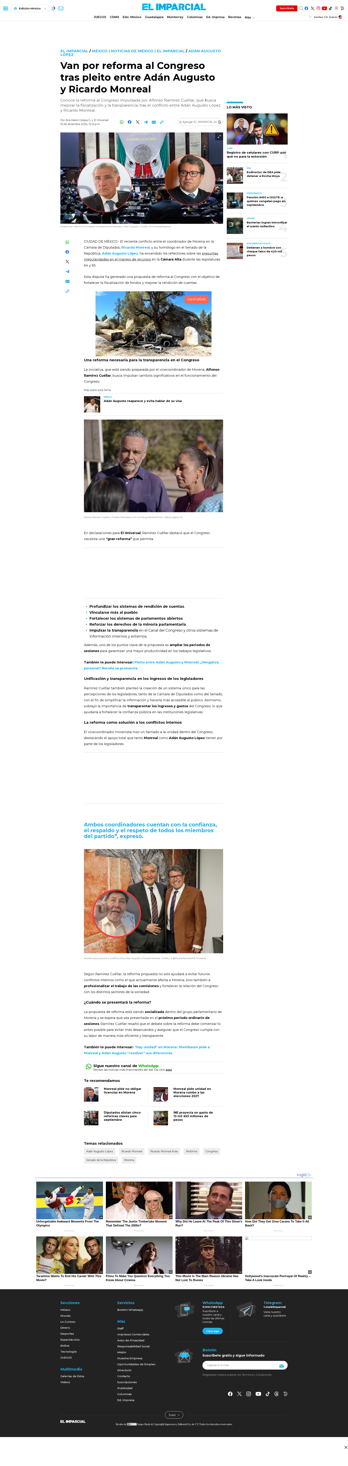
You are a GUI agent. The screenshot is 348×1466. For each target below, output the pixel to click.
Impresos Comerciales (133, 1334)
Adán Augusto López (99, 1151)
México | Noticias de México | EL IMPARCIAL (138, 51)
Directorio (124, 1370)
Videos (65, 1382)
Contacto (123, 1376)
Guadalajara (154, 17)
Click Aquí (212, 1331)
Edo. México (132, 17)
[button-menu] (5, 8)
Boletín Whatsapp (130, 1309)
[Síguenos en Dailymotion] (342, 8)
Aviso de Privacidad (130, 1340)
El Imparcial (74, 51)
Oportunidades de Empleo (136, 1364)
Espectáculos (70, 1339)
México (65, 1309)
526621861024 (213, 1307)
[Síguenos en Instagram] (318, 8)
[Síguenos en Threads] (336, 8)
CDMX (114, 17)
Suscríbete (287, 8)
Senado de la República (101, 1160)
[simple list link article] (257, 130)
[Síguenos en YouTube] (324, 8)
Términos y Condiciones (257, 1374)
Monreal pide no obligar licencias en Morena (122, 1090)
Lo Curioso (67, 1321)
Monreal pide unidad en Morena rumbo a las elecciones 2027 (192, 1092)
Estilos (64, 1345)
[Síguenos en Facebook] (306, 8)
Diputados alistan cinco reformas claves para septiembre (122, 1116)
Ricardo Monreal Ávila (164, 1151)
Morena (129, 1160)
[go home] (73, 1421)
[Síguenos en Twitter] (312, 8)
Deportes (67, 1333)
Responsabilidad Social (133, 1346)
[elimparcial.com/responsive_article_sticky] (345, 1447)
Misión (121, 1352)
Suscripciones (127, 1382)
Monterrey (175, 17)
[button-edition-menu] (310, 17)
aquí (169, 1069)
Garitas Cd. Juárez (325, 17)
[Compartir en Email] (153, 122)
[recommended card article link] (92, 404)
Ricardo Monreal (131, 1151)
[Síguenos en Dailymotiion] (285, 1394)
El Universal (101, 120)
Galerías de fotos (72, 1376)
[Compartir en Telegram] (145, 122)
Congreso (212, 1151)
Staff (120, 1328)
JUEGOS (100, 17)
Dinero (65, 1327)
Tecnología (68, 1351)
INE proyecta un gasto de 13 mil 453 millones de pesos (193, 1116)
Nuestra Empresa (129, 1358)
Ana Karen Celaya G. (78, 120)
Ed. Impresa (215, 17)
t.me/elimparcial (275, 1307)
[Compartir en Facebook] (129, 122)
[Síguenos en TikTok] (330, 8)
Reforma (191, 1151)
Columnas (195, 17)
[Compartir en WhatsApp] (121, 122)
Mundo (65, 1315)
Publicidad (124, 1388)
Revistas (234, 17)
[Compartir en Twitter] (137, 122)
